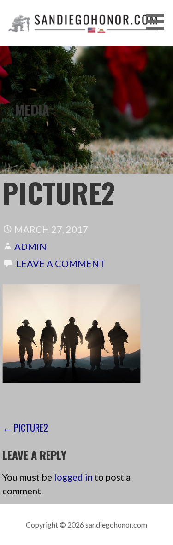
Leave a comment (60, 263)
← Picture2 (25, 428)
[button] (158, 21)
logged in (73, 476)
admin (30, 246)
